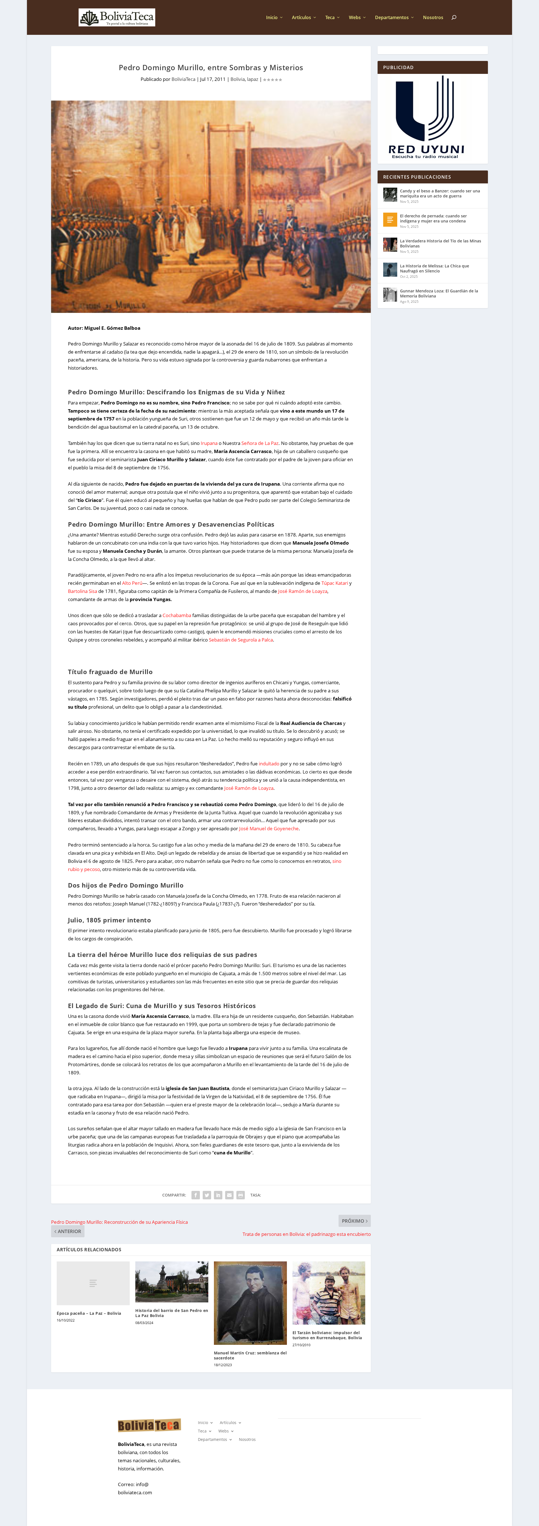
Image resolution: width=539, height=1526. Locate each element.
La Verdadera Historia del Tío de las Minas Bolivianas (440, 243)
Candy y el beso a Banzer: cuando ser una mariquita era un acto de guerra (440, 193)
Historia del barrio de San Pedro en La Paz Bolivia (171, 1313)
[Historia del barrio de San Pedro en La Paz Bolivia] (171, 1281)
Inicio (272, 18)
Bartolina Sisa (82, 591)
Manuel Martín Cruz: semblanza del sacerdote (250, 1355)
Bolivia (237, 79)
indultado (269, 763)
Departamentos (392, 18)
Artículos (301, 18)
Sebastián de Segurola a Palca (241, 639)
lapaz (252, 79)
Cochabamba (177, 615)
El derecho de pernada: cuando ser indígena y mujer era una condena (433, 218)
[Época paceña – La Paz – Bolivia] (93, 1283)
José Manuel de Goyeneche (269, 828)
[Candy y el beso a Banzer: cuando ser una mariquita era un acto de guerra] (390, 195)
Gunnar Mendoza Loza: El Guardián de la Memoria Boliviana (439, 293)
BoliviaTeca (183, 79)
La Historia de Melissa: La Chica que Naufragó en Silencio (434, 268)
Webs (355, 18)
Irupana (209, 443)
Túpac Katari (335, 583)
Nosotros (433, 18)
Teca (330, 18)
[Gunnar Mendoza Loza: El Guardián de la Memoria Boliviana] (390, 295)
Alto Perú (132, 583)
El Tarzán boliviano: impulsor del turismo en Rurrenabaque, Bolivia (327, 1335)
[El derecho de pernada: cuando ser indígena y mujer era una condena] (390, 220)
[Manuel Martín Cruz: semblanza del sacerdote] (250, 1303)
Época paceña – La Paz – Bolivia (89, 1313)
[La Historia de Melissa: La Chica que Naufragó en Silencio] (390, 270)
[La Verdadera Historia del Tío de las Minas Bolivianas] (390, 245)
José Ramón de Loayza (302, 591)
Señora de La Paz (259, 443)
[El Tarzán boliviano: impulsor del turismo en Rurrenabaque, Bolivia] (329, 1293)
